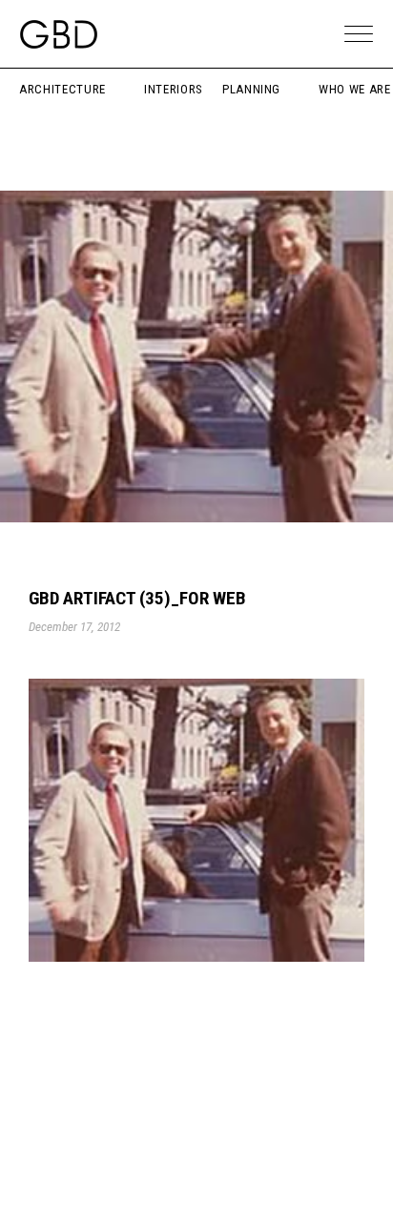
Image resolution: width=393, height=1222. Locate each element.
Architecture (62, 89)
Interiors (173, 89)
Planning (251, 89)
